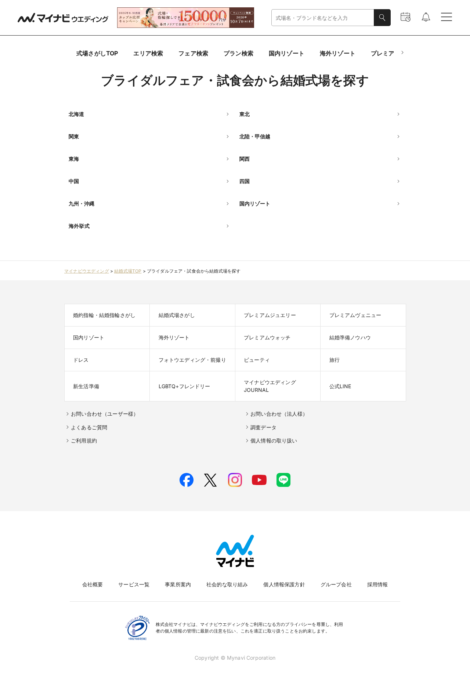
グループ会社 (336, 584)
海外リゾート (337, 53)
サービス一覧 (133, 584)
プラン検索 (238, 53)
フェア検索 (193, 53)
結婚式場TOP (127, 271)
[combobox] (323, 18)
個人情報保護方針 (284, 584)
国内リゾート (286, 53)
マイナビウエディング (86, 271)
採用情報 (377, 584)
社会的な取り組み (227, 584)
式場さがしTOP (97, 53)
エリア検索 (148, 53)
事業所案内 (178, 584)
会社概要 (92, 584)
